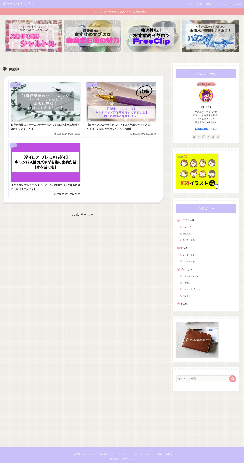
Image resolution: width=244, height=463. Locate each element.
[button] (232, 378)
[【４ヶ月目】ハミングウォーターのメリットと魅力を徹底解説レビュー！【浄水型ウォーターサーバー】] (210, 36)
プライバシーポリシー (120, 454)
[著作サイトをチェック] (194, 137)
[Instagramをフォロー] (204, 137)
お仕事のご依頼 (163, 454)
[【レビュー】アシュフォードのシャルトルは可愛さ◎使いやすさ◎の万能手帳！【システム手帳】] (33, 36)
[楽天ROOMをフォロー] (213, 137)
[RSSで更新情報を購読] (218, 137)
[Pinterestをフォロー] (208, 137)
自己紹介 (78, 454)
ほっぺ (206, 107)
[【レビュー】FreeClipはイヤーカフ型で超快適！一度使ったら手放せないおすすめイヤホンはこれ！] (151, 36)
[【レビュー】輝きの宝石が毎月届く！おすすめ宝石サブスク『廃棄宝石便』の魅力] (92, 36)
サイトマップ (91, 454)
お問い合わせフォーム (143, 454)
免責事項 (104, 454)
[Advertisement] (83, 223)
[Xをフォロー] (199, 137)
